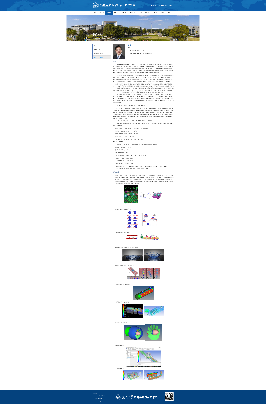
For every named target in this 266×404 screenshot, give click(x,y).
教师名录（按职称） (107, 38)
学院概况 (101, 12)
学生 (153, 5)
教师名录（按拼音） (99, 53)
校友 (160, 5)
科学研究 (132, 12)
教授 (114, 38)
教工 (156, 5)
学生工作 (140, 12)
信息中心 (170, 12)
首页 (95, 12)
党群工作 (155, 12)
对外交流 (147, 12)
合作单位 (162, 12)
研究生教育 (124, 12)
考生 (163, 5)
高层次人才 (97, 49)
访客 (166, 5)
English (170, 5)
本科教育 (116, 12)
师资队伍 (109, 12)
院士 (95, 46)
